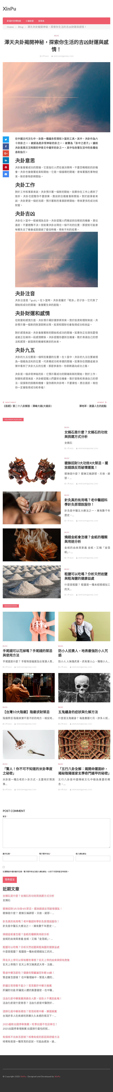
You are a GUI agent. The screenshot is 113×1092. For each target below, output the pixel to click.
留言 (5, 816)
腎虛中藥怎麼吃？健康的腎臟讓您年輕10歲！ (29, 972)
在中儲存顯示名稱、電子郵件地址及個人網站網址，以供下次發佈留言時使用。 (36, 872)
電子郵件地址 (45, 854)
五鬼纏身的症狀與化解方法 (78, 712)
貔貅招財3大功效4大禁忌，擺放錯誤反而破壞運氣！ (32, 908)
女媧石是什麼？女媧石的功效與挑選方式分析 (28, 895)
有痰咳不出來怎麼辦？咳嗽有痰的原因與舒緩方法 (31, 1036)
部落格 (41, 21)
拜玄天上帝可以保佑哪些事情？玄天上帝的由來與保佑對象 (36, 960)
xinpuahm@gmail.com (63, 56)
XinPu (9, 9)
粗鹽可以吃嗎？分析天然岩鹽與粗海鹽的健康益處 (31, 947)
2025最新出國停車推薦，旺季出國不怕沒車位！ (30, 1024)
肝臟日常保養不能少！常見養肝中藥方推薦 (27, 985)
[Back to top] (105, 1084)
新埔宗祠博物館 (14, 21)
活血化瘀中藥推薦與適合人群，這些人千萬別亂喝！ (32, 998)
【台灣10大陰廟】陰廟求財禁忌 (26, 712)
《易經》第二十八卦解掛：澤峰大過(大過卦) (27, 405)
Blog (56, 36)
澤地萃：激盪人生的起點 (93, 405)
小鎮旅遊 (30, 21)
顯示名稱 (7, 854)
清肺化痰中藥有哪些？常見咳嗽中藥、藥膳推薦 (30, 1011)
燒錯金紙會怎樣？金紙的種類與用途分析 (26, 934)
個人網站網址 (81, 854)
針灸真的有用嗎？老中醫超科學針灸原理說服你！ (31, 921)
